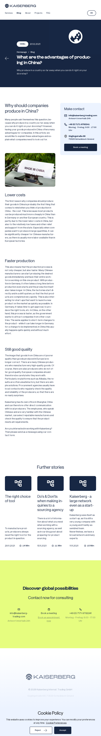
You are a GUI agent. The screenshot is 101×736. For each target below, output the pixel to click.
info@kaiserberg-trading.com (83, 116)
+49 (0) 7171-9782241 (79, 124)
